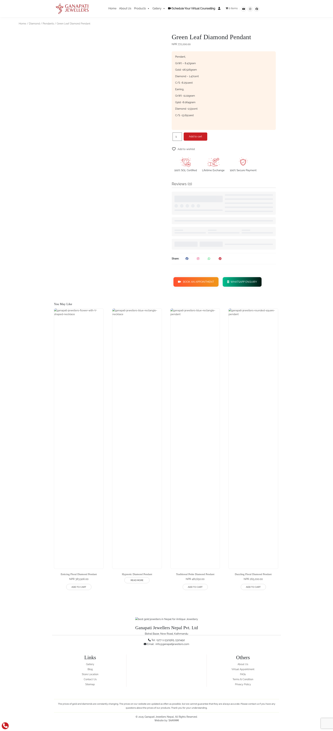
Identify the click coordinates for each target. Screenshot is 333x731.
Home (112, 8)
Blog (90, 669)
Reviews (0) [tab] (182, 184)
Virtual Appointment (243, 669)
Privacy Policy (243, 684)
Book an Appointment (197, 281)
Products (140, 8)
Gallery (156, 8)
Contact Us (90, 679)
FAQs (243, 674)
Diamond (34, 23)
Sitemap (90, 684)
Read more (137, 580)
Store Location (90, 674)
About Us (125, 8)
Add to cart (195, 136)
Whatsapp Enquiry (243, 281)
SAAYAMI (174, 720)
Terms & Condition (243, 679)
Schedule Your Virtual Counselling (193, 8)
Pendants (48, 23)
